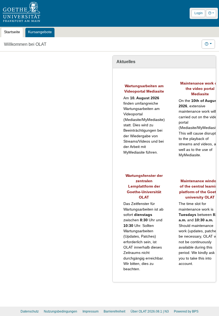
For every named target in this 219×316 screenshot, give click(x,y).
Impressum (91, 311)
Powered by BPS (186, 311)
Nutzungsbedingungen (60, 311)
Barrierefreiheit (114, 311)
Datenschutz (30, 311)
